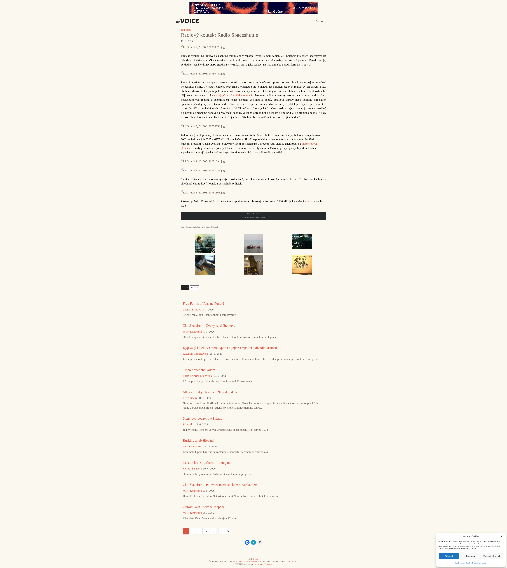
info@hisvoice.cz (292, 561)
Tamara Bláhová (192, 309)
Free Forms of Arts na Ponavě (204, 303)
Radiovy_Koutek (203, 227)
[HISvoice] (193, 21)
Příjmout (449, 556)
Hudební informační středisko (246, 561)
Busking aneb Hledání (198, 440)
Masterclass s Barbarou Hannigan (206, 463)
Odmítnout (470, 556)
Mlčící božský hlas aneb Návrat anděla (210, 392)
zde (307, 201)
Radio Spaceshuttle (188, 227)
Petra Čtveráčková (193, 446)
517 (221, 531)
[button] (501, 536)
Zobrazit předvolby (492, 556)
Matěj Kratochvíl (192, 331)
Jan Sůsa (186, 29)
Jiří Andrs (188, 424)
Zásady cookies (460, 563)
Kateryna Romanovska (195, 353)
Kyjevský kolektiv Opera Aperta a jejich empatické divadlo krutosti (230, 348)
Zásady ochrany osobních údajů (476, 563)
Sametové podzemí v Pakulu (202, 418)
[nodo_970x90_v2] (253, 8)
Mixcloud (214, 227)
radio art (194, 287)
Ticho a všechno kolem (199, 370)
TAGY (185, 287)
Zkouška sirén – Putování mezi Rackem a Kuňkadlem (220, 485)
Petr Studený (190, 398)
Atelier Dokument (266, 564)
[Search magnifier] (317, 21)
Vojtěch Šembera (192, 468)
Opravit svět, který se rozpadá (204, 507)
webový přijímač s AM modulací (232, 95)
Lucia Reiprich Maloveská (197, 376)
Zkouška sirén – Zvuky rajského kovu (209, 326)
